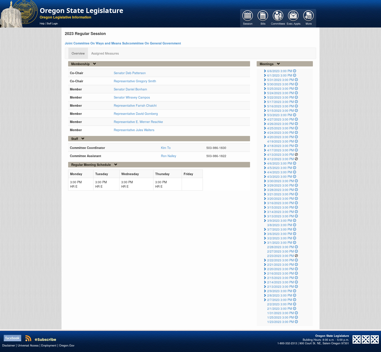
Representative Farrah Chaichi (135, 105)
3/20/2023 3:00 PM (280, 198)
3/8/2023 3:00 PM (279, 225)
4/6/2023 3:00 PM (279, 163)
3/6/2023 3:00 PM (279, 233)
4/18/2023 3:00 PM (280, 145)
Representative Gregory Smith (135, 81)
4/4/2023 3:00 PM (279, 172)
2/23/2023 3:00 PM (280, 255)
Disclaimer (8, 345)
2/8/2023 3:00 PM (279, 295)
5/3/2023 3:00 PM (279, 115)
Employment (48, 345)
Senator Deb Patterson (130, 73)
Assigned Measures (105, 53)
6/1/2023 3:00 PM (279, 75)
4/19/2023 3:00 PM (280, 141)
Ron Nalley (168, 156)
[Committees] (278, 17)
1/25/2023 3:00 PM (280, 317)
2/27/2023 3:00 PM (280, 251)
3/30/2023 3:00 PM (280, 181)
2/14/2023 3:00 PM (280, 282)
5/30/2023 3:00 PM (280, 84)
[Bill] (263, 17)
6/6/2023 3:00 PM (279, 71)
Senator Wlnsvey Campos (132, 97)
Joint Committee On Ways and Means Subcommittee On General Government (123, 43)
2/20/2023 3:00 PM (280, 269)
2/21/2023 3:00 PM (280, 264)
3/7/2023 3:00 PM (279, 229)
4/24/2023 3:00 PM (280, 132)
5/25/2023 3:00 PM (280, 88)
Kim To (166, 147)
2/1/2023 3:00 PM (279, 308)
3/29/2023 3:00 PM (280, 185)
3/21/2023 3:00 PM (280, 194)
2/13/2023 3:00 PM (280, 286)
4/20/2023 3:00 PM (280, 137)
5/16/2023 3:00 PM (280, 106)
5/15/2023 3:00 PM (280, 110)
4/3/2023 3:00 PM (279, 176)
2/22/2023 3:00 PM (280, 260)
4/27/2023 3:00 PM (280, 119)
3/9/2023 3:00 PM (279, 220)
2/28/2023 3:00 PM (280, 247)
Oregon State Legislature (81, 10)
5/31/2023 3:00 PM (280, 79)
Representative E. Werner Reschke (138, 121)
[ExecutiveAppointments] (293, 17)
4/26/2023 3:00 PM (280, 123)
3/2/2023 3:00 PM (279, 238)
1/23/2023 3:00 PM (280, 321)
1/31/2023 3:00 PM (280, 313)
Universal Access (28, 345)
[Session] (247, 17)
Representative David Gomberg (136, 113)
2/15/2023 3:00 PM (280, 277)
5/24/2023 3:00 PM (280, 93)
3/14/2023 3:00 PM (280, 211)
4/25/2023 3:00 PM (280, 128)
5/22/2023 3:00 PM (280, 97)
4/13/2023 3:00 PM (280, 154)
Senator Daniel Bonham (130, 89)
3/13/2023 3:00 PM (280, 216)
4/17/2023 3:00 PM (280, 150)
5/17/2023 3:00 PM (280, 101)
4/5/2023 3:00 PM (279, 167)
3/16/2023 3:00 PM (280, 203)
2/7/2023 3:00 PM (279, 299)
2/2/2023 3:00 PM (279, 304)
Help (42, 23)
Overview (78, 53)
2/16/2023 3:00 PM (280, 273)
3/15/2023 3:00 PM (280, 207)
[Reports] (308, 17)
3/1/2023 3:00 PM (279, 242)
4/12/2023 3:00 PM (280, 159)
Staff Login (52, 23)
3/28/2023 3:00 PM (280, 189)
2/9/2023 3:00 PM (279, 291)
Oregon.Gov (66, 345)
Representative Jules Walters (134, 130)
